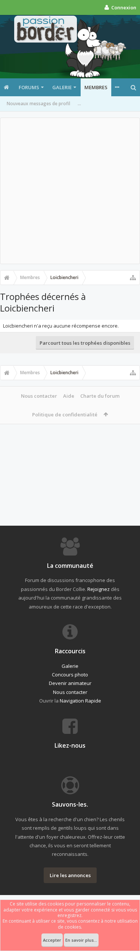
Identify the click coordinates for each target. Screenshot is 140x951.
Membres (96, 87)
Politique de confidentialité (64, 414)
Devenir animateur (70, 683)
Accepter (52, 940)
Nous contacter (39, 395)
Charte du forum (99, 395)
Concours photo (70, 674)
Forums (29, 87)
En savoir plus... (81, 940)
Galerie (62, 87)
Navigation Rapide (80, 700)
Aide (68, 395)
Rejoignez (98, 589)
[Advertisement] (70, 191)
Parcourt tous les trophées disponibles (85, 343)
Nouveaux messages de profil (38, 103)
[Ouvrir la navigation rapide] (133, 277)
